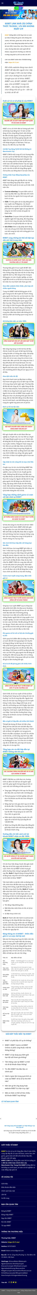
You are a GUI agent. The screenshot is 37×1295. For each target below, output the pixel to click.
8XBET (7, 35)
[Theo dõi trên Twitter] (13, 1282)
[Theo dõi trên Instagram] (11, 1282)
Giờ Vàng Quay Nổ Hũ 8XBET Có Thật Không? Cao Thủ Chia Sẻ (18, 1126)
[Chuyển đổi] (3, 1041)
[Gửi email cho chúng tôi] (15, 1282)
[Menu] (2, 3)
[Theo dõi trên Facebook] (9, 1282)
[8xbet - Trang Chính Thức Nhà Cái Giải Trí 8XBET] (18, 3)
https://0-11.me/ (14, 62)
